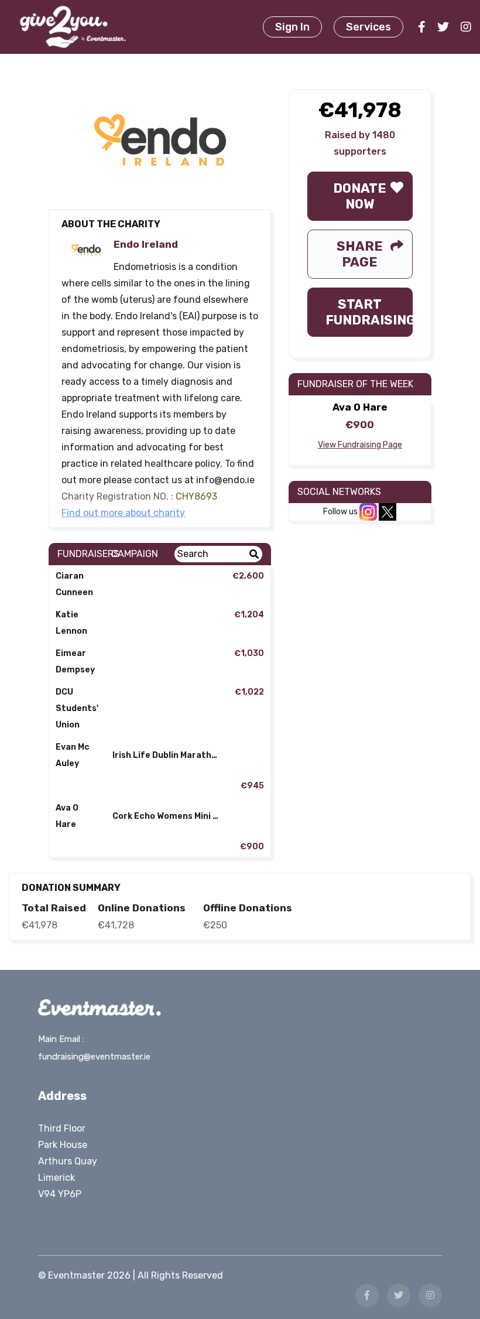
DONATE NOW (359, 196)
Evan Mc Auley (73, 755)
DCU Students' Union (77, 708)
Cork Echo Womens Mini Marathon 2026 (170, 816)
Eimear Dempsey (75, 661)
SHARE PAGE (360, 254)
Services (368, 26)
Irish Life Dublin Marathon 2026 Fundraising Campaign (170, 755)
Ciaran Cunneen (74, 584)
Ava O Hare (67, 816)
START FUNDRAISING (368, 312)
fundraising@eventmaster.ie (94, 1056)
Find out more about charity (123, 512)
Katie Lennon (71, 623)
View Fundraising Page (360, 445)
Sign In (292, 26)
